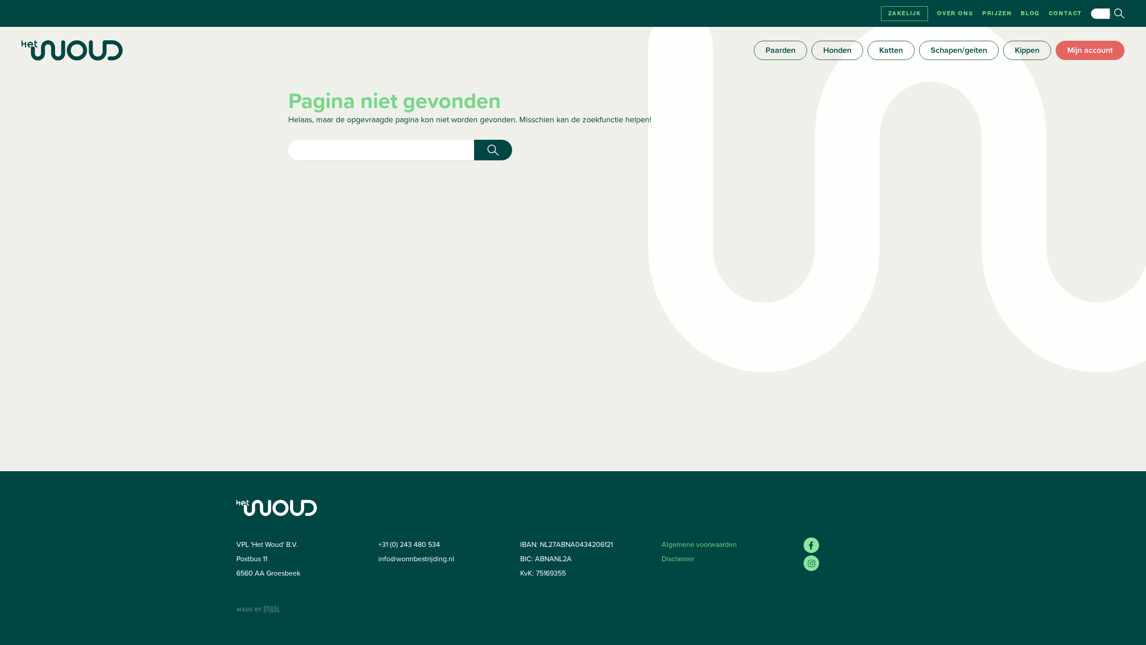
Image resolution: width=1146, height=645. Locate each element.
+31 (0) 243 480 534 (409, 544)
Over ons (955, 13)
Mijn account (1090, 50)
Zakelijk (904, 13)
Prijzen (997, 13)
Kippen (1027, 50)
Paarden (780, 50)
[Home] (72, 50)
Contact (1065, 13)
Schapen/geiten (959, 50)
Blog (1030, 13)
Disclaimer (678, 559)
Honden (837, 50)
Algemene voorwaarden (699, 544)
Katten (891, 50)
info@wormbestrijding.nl (416, 559)
